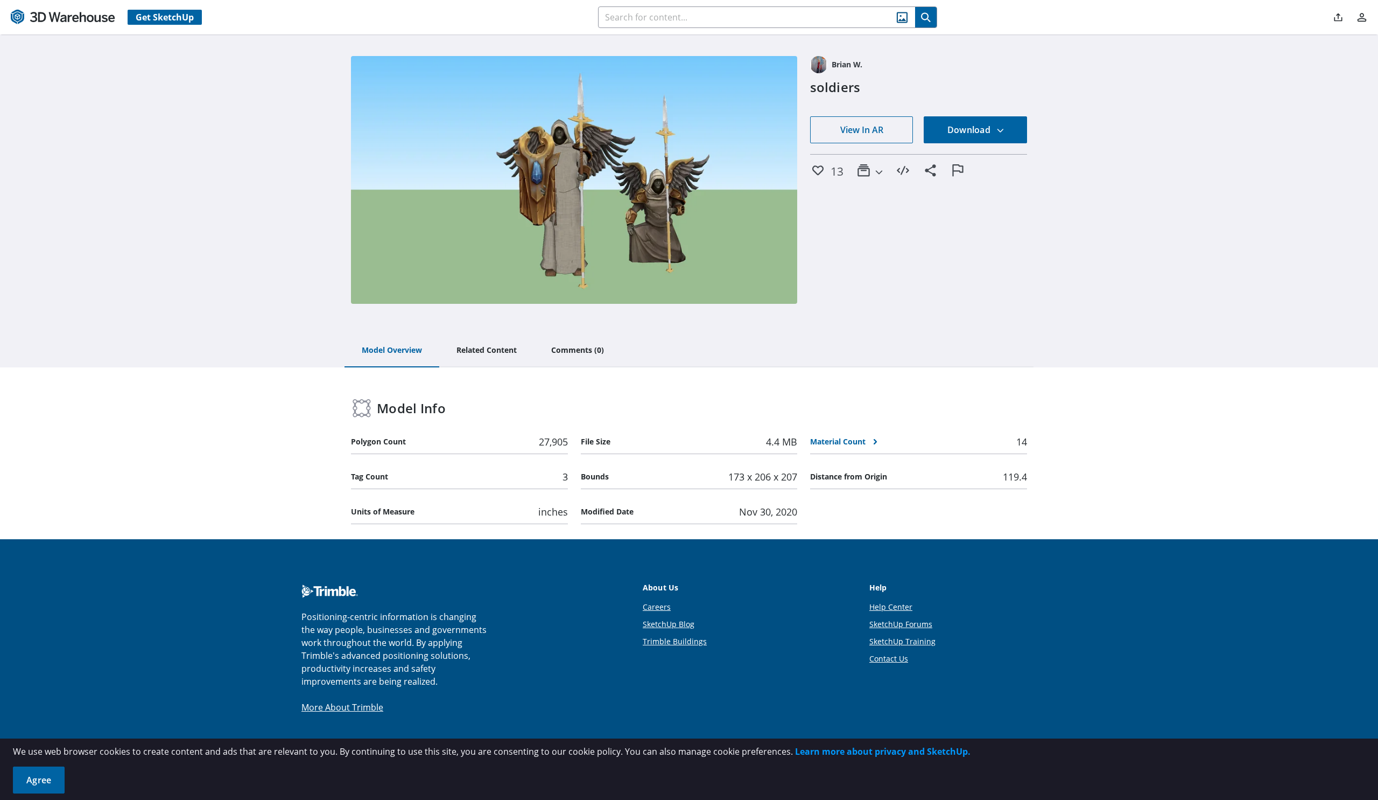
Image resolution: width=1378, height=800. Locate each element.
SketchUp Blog (668, 624)
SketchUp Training (902, 641)
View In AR (861, 130)
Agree (38, 780)
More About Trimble (342, 707)
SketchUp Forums (900, 624)
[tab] (391, 350)
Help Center (890, 607)
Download (970, 130)
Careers (657, 607)
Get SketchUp (165, 17)
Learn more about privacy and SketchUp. (883, 751)
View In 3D (574, 180)
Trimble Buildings (675, 641)
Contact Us (888, 658)
